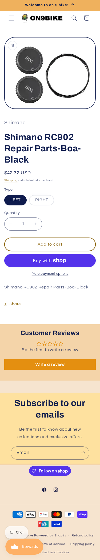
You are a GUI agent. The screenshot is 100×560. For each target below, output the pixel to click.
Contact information (52, 552)
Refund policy (83, 535)
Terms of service (51, 544)
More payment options (50, 274)
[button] (11, 18)
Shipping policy (82, 544)
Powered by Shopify (50, 535)
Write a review (50, 364)
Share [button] (15, 304)
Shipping (11, 180)
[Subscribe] (83, 453)
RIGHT (44, 201)
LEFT (15, 200)
